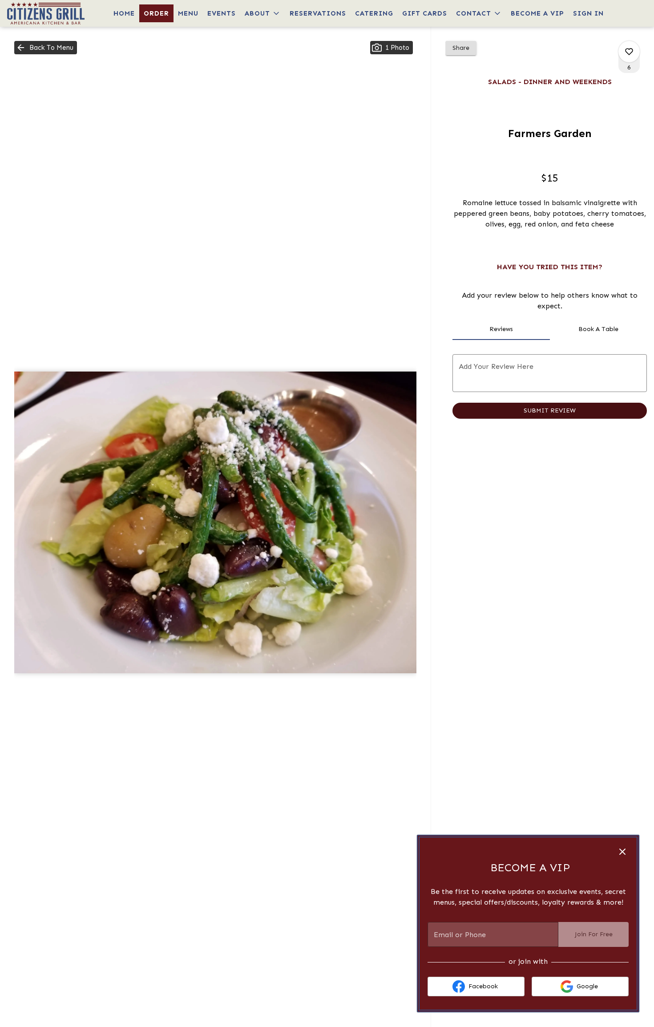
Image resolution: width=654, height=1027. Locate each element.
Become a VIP (537, 13)
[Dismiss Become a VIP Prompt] (622, 851)
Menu (188, 13)
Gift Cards (424, 13)
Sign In (588, 13)
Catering (374, 13)
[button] (262, 13)
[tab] (500, 329)
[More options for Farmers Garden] (629, 51)
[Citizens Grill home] (47, 13)
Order (156, 13)
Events (221, 13)
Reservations (318, 13)
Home (124, 13)
